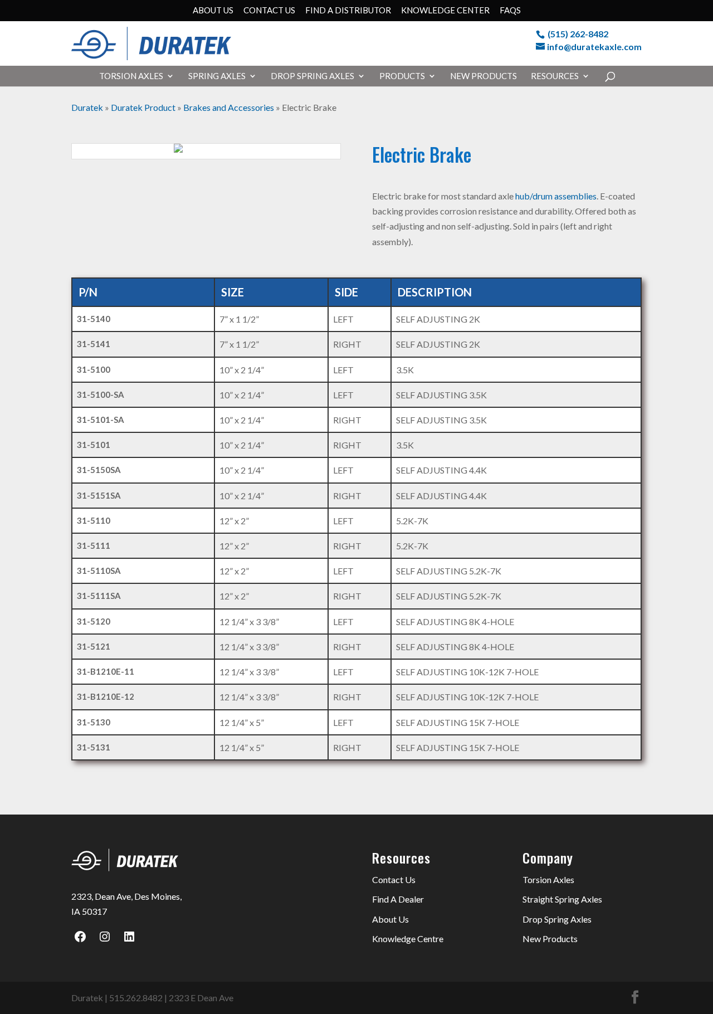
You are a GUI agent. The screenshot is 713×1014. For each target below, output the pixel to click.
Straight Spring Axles (562, 899)
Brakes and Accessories (228, 107)
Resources (555, 76)
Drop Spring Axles (312, 76)
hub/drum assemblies (555, 196)
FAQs (510, 10)
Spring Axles (217, 76)
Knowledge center (445, 10)
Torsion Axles (131, 76)
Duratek (87, 107)
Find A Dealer (398, 899)
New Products (483, 76)
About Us (213, 10)
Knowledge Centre (407, 938)
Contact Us (269, 10)
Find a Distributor (348, 10)
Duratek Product (143, 107)
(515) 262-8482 (578, 33)
